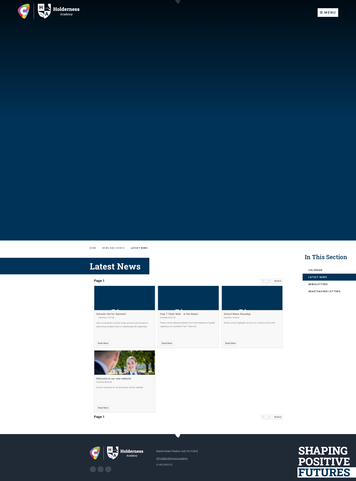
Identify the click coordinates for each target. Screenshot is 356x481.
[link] (263, 281)
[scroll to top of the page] (178, 434)
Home (93, 248)
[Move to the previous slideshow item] (333, 214)
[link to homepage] (51, 12)
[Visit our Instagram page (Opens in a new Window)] (93, 469)
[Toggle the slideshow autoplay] (347, 214)
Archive (277, 281)
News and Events (113, 248)
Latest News (139, 248)
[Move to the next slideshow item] (340, 214)
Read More (103, 343)
